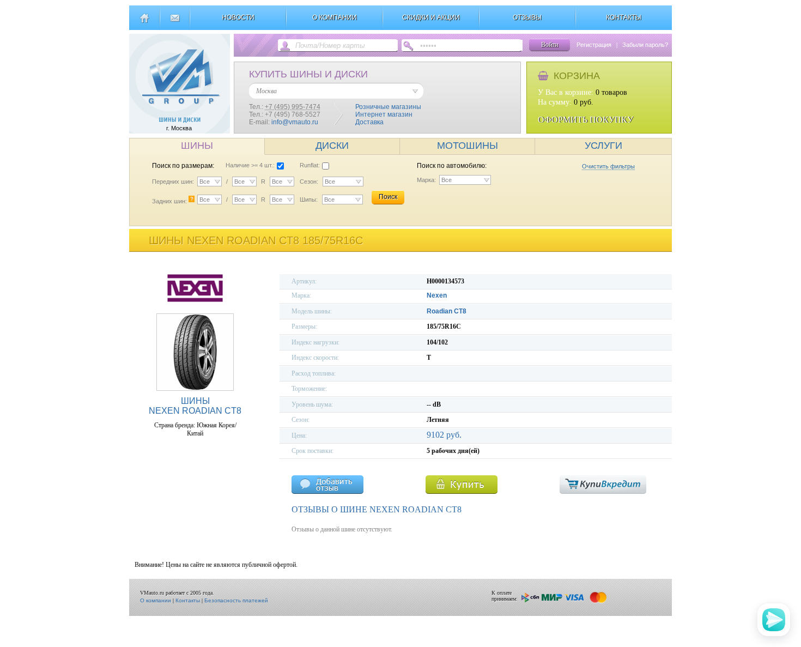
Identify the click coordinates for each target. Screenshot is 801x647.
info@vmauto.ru (294, 122)
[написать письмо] (175, 22)
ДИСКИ (332, 145)
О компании (155, 600)
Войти (549, 45)
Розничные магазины (388, 107)
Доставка (369, 122)
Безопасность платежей (236, 600)
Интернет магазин (383, 114)
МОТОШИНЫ (467, 145)
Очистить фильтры (608, 166)
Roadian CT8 (446, 311)
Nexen (437, 295)
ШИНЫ (197, 145)
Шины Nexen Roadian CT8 (195, 405)
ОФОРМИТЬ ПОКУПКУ (585, 119)
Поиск (388, 197)
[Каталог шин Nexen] (195, 300)
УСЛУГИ (603, 145)
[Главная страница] (144, 22)
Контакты (187, 600)
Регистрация (594, 44)
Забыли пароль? (645, 44)
